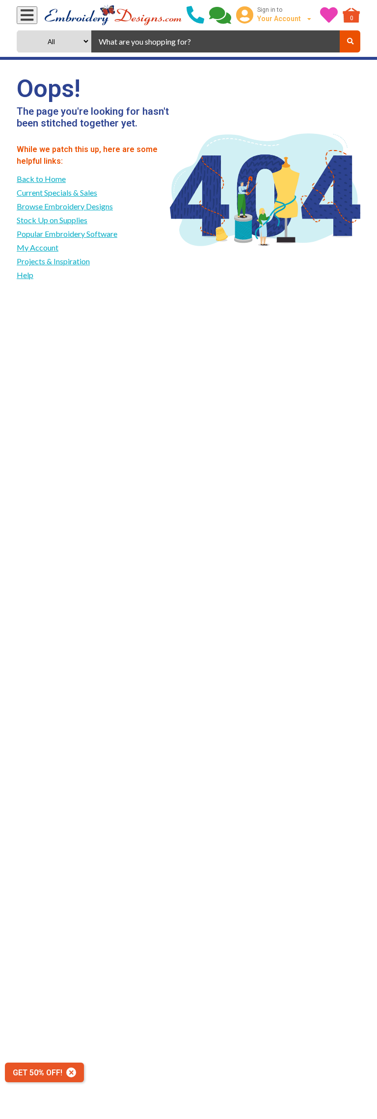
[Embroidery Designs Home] (113, 15)
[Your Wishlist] (329, 15)
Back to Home (41, 178)
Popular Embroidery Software (67, 233)
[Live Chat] (220, 15)
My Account (37, 247)
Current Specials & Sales (57, 192)
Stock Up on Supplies (52, 220)
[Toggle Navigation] (27, 15)
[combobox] (215, 41)
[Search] (350, 41)
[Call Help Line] (195, 15)
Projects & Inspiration (53, 261)
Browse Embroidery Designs (65, 206)
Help (25, 275)
